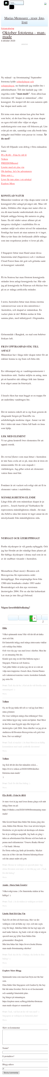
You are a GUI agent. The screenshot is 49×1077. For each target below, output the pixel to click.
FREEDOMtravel (9, 163)
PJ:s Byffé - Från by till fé (14, 154)
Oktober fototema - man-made (24, 34)
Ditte (4, 628)
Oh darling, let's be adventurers (16, 171)
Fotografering (7, 28)
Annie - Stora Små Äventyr (14, 884)
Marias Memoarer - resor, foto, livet (24, 20)
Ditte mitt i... (7, 175)
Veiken (4, 159)
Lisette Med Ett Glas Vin (13, 913)
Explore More (8, 183)
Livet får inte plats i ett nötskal (16, 179)
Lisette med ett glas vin (12, 167)
